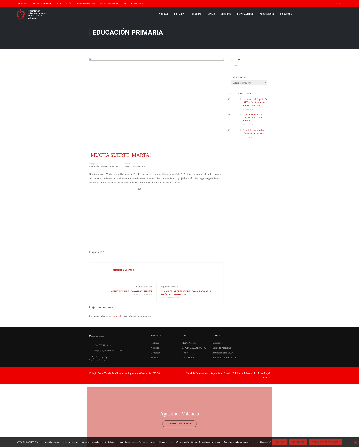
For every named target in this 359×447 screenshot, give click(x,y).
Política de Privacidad (244, 373)
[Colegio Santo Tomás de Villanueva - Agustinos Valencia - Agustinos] (40, 14)
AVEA (185, 352)
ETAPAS (211, 14)
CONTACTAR (179, 14)
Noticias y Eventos (123, 269)
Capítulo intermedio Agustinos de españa (253, 131)
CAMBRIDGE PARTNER (85, 3)
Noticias (114, 166)
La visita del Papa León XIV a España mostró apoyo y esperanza (255, 102)
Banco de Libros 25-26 (224, 357)
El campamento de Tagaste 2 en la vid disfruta (253, 117)
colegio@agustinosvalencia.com (108, 350)
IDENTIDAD (196, 14)
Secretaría (217, 342)
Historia (155, 342)
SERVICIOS (226, 14)
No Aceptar (298, 442)
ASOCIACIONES (267, 14)
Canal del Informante (197, 373)
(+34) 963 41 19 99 (102, 345)
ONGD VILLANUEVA (194, 347)
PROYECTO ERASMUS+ (133, 3)
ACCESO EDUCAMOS (42, 3)
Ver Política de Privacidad (325, 442)
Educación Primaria (98, 166)
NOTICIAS (163, 14)
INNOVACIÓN (286, 14)
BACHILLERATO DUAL (109, 3)
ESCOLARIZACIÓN (63, 3)
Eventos (155, 357)
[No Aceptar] (355, 442)
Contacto (155, 352)
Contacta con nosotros (181, 424)
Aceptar (280, 442)
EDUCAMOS (189, 342)
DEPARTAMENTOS (245, 14)
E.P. (102, 252)
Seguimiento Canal (220, 373)
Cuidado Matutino (221, 347)
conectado (117, 316)
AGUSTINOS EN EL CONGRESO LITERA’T (131, 291)
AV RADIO (188, 357)
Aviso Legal (264, 373)
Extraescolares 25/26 (223, 352)
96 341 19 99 (23, 3)
